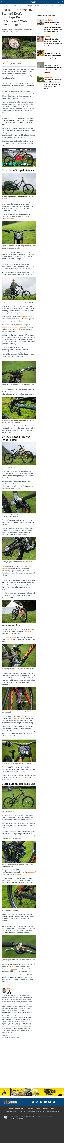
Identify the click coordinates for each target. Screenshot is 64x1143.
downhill (14, 969)
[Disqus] (27, 1065)
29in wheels (28, 631)
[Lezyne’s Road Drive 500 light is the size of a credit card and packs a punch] (40, 53)
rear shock (10, 219)
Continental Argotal (18, 718)
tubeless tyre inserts (9, 327)
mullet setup (16, 629)
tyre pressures (25, 317)
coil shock (17, 874)
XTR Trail (25, 777)
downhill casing (19, 329)
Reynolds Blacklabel (9, 637)
